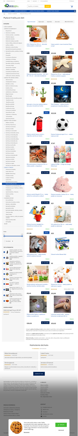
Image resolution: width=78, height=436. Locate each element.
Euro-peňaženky (9, 200)
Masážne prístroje (10, 106)
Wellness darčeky (10, 122)
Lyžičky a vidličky (9, 45)
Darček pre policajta (10, 161)
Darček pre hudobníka (11, 151)
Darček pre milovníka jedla (12, 135)
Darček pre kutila (9, 129)
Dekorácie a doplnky (10, 33)
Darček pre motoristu (11, 126)
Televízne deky (9, 212)
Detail (46, 112)
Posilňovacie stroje (10, 108)
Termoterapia (9, 116)
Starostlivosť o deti (10, 112)
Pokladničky (8, 190)
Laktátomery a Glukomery (12, 92)
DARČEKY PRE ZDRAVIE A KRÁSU (11, 78)
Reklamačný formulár (8, 411)
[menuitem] (7, 11)
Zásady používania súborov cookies (12, 415)
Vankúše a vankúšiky (10, 69)
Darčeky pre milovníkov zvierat (13, 165)
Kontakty (35, 1)
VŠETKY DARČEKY (8, 27)
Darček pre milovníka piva (11, 143)
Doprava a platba (44, 387)
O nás (28, 1)
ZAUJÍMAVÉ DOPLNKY (9, 198)
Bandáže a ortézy (10, 84)
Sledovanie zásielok (45, 393)
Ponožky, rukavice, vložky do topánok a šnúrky (14, 217)
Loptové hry (8, 179)
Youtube (45, 416)
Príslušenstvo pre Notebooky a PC (13, 186)
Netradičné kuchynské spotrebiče (13, 49)
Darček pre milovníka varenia (12, 133)
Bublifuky (8, 196)
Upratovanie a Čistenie (11, 67)
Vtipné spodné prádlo (11, 220)
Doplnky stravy (9, 88)
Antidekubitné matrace (11, 82)
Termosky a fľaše (10, 65)
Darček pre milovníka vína (11, 141)
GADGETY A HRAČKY (8, 167)
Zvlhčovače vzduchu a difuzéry (13, 75)
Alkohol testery (9, 80)
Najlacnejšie (41, 22)
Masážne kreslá (9, 100)
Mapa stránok (44, 391)
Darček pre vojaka (10, 163)
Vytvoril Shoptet (70, 433)
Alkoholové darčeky (10, 157)
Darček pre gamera (10, 149)
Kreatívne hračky (9, 175)
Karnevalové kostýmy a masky (13, 202)
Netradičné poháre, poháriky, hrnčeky (14, 51)
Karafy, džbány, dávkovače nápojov (14, 43)
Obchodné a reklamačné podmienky (12, 408)
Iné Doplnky (8, 222)
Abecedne (57, 22)
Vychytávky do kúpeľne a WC (12, 71)
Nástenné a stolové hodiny (12, 47)
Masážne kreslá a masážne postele (14, 98)
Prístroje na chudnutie (11, 110)
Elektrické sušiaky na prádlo (12, 41)
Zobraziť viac (39, 373)
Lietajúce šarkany (10, 177)
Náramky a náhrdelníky (11, 204)
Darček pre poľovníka (11, 145)
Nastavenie (26, 432)
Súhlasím (62, 425)
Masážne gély (9, 96)
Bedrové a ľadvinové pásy (12, 86)
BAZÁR (5, 224)
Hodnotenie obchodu (39, 345)
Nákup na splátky (44, 385)
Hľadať (48, 6)
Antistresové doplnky (11, 169)
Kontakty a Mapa (44, 395)
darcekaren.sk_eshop (48, 414)
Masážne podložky (10, 104)
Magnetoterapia (9, 94)
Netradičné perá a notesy (11, 182)
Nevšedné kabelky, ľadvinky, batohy (14, 210)
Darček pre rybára (10, 147)
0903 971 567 (46, 409)
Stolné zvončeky (9, 194)
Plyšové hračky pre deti (11, 184)
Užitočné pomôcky (10, 118)
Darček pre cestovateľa (11, 131)
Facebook (45, 412)
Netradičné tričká (10, 208)
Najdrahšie (49, 22)
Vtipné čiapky (9, 214)
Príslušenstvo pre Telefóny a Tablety (14, 188)
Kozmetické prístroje (10, 90)
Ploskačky (8, 55)
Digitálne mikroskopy (10, 173)
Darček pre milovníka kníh (11, 155)
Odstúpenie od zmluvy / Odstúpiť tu (12, 410)
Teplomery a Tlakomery (11, 114)
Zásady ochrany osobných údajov (11, 413)
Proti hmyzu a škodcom (11, 57)
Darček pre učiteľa (10, 159)
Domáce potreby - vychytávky (12, 35)
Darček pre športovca (11, 124)
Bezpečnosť (8, 31)
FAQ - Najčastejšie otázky (46, 396)
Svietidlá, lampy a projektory (12, 61)
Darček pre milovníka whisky (12, 139)
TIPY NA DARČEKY (44, 1)
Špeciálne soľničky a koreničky (13, 63)
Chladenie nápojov (10, 37)
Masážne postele (10, 102)
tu (29, 427)
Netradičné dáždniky (10, 206)
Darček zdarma (44, 389)
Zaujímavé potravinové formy (12, 73)
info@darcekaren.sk (47, 407)
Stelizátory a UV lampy (11, 59)
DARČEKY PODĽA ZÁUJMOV (10, 120)
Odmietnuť (61, 430)
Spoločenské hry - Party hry (12, 192)
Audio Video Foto (10, 171)
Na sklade (9, 241)
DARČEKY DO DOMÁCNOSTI (10, 29)
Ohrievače (8, 53)
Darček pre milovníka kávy (12, 137)
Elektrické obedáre (10, 39)
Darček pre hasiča (10, 153)
